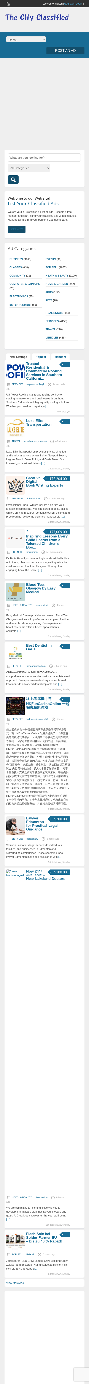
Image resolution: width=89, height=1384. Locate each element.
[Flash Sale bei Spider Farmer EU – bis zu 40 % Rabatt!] (15, 1249)
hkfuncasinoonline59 (37, 719)
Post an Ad (65, 50)
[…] (47, 406)
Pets (49, 300)
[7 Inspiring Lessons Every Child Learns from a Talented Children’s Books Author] (15, 546)
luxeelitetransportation (35, 441)
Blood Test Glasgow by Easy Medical (41, 588)
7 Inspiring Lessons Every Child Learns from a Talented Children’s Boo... (47, 539)
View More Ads (15, 1283)
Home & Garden (57, 283)
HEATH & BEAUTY (57, 275)
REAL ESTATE (54, 312)
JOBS (49, 292)
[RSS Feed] (8, 3)
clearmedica (41, 1197)
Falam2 (30, 1254)
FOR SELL (52, 267)
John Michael (33, 498)
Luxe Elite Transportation (38, 423)
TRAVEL (51, 329)
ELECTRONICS (19, 296)
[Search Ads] (13, 179)
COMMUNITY (17, 275)
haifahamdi (32, 552)
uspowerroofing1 (35, 384)
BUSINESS (16, 259)
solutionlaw (32, 838)
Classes (16, 267)
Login (79, 3)
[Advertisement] (44, 103)
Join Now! (16, 229)
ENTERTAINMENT (21, 304)
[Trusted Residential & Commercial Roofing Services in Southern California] (15, 379)
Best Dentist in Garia (39, 647)
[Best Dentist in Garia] (15, 661)
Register (69, 3)
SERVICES (52, 321)
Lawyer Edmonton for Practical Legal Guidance (42, 823)
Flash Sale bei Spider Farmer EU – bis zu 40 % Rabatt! (44, 1237)
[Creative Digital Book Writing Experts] (15, 493)
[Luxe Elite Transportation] (15, 436)
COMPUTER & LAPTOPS (25, 283)
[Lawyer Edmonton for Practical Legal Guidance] (15, 833)
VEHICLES (52, 337)
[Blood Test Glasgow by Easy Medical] (15, 600)
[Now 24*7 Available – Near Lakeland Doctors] (15, 875)
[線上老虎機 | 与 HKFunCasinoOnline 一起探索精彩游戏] (15, 714)
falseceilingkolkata (36, 666)
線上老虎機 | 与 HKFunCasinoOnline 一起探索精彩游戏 (47, 703)
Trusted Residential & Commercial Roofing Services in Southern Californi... (44, 371)
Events (51, 259)
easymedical (41, 605)
